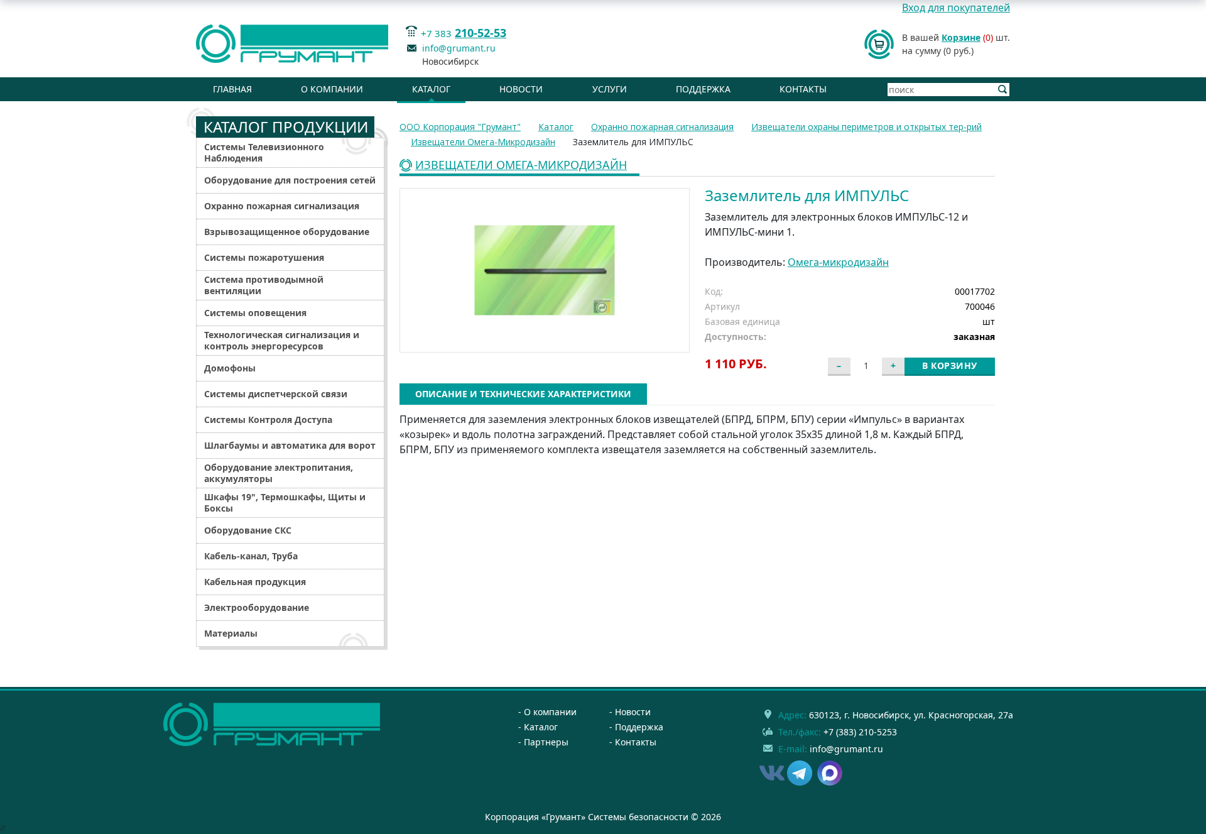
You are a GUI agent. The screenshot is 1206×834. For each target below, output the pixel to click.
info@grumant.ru (459, 48)
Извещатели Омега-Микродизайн (521, 165)
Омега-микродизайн (838, 262)
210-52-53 (480, 32)
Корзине (961, 37)
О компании (332, 89)
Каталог (431, 89)
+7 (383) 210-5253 (860, 732)
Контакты (803, 89)
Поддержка (703, 89)
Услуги (609, 89)
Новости (521, 89)
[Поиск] (1002, 89)
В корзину (949, 365)
